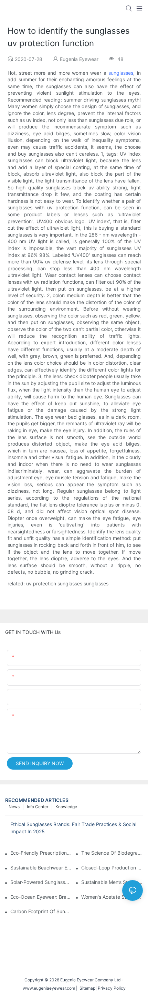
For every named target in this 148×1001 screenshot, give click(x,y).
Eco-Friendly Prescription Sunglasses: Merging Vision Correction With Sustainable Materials (41, 853)
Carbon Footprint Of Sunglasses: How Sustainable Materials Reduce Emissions (41, 911)
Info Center (37, 806)
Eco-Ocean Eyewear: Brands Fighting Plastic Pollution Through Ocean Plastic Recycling (41, 897)
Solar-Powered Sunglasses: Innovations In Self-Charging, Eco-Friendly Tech (41, 882)
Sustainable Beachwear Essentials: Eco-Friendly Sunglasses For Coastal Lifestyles (41, 867)
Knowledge (66, 806)
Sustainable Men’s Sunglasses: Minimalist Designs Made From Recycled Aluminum (112, 882)
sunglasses (120, 73)
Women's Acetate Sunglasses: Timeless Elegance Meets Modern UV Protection (112, 897)
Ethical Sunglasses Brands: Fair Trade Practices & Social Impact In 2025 (73, 827)
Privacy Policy (112, 988)
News (14, 806)
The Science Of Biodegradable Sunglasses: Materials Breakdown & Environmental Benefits (112, 853)
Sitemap (86, 988)
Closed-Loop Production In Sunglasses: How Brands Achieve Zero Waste (112, 867)
